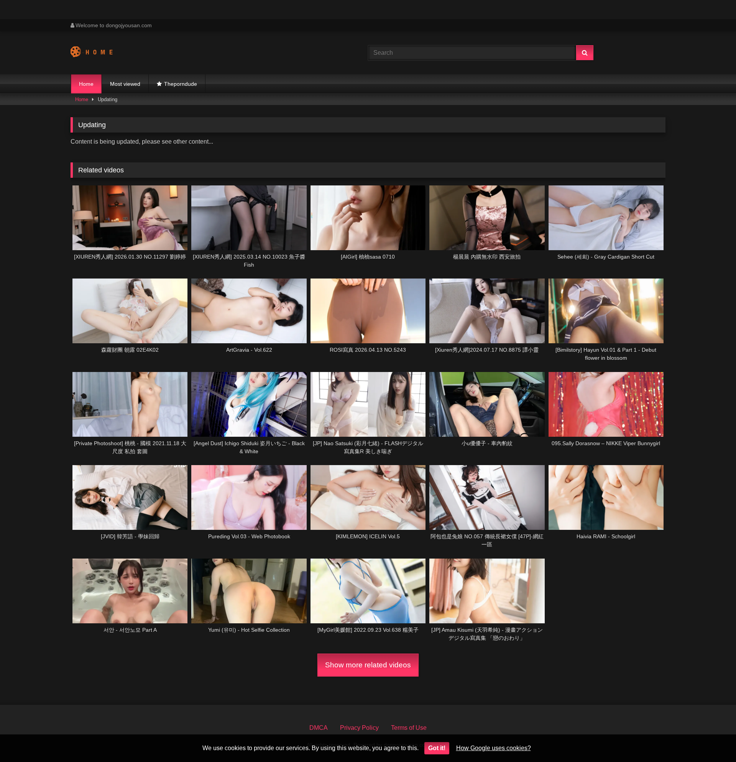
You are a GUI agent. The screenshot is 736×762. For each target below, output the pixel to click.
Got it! (436, 748)
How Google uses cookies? (493, 748)
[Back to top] (712, 739)
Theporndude (180, 84)
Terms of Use (409, 727)
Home (86, 84)
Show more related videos (368, 665)
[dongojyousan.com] (99, 53)
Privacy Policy (359, 727)
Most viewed (125, 84)
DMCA (318, 727)
